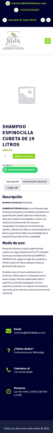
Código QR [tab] (12, 187)
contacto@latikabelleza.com (28, 3)
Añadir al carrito (24, 156)
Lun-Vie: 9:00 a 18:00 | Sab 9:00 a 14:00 (30, 393)
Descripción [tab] (12, 181)
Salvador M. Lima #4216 (22, 20)
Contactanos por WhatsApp (29, 352)
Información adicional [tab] (35, 181)
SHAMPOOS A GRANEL (24, 165)
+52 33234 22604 (23, 372)
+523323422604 (29, 9)
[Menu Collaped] (48, 41)
